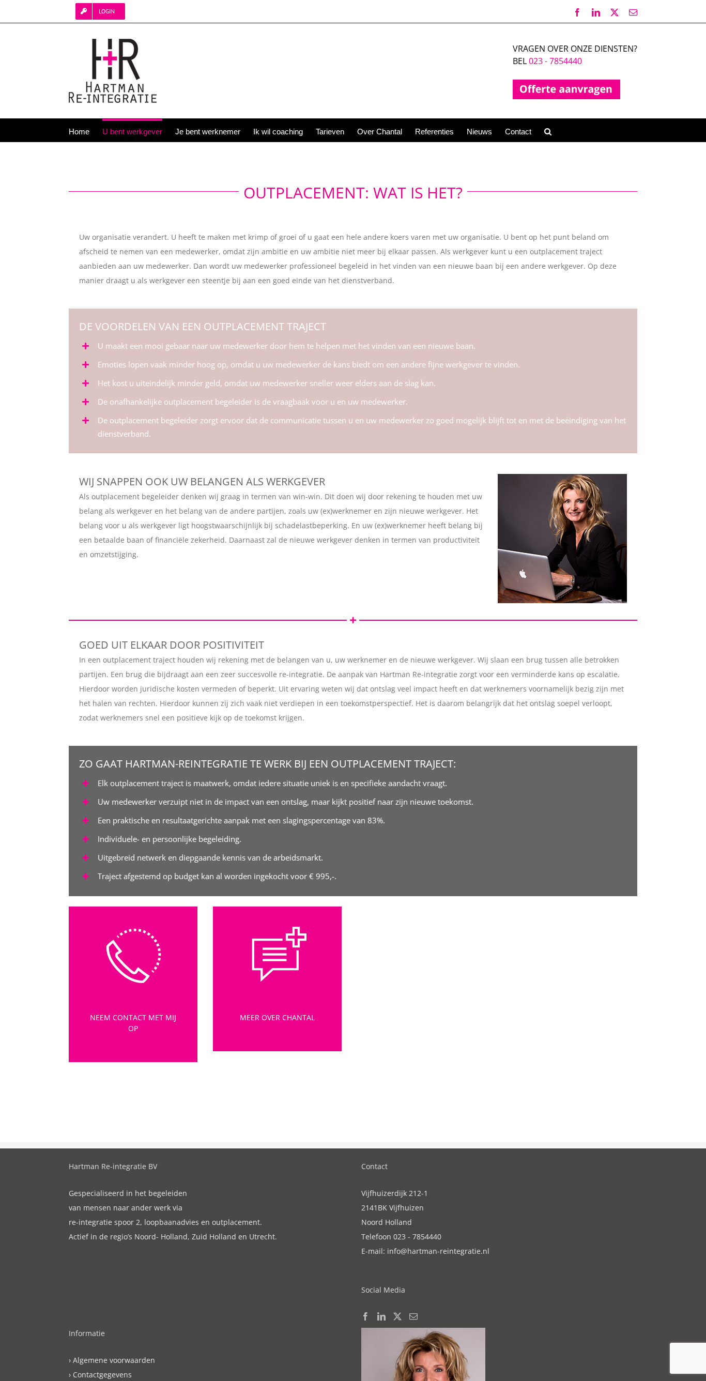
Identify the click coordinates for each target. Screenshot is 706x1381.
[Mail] (413, 1316)
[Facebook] (365, 1316)
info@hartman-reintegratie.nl (438, 1251)
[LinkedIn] (381, 1316)
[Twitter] (397, 1316)
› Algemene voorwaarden (112, 1360)
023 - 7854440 (555, 61)
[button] (547, 130)
